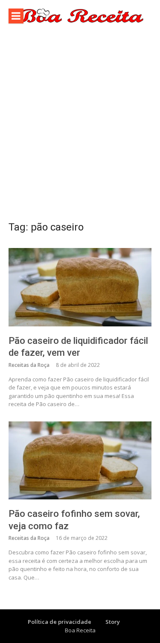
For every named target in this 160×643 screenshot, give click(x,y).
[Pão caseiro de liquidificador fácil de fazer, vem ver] (80, 287)
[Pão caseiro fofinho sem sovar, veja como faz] (80, 460)
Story (112, 622)
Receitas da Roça (29, 365)
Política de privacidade (59, 622)
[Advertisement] (80, 126)
